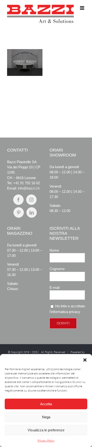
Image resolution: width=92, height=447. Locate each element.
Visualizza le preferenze (46, 430)
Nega (46, 417)
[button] (85, 360)
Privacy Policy (46, 440)
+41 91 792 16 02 (26, 183)
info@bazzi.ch (29, 188)
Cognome (57, 269)
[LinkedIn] (31, 212)
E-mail (54, 288)
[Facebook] (18, 199)
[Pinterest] (18, 212)
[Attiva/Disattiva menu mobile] (82, 7)
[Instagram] (31, 199)
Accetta (46, 404)
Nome (54, 250)
